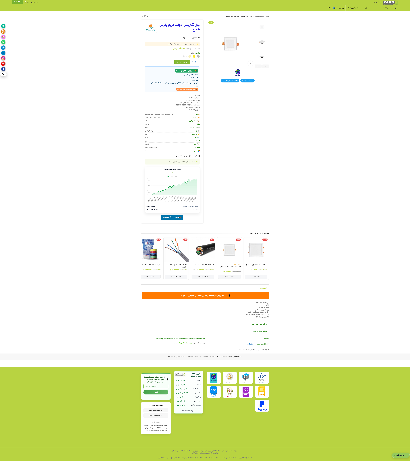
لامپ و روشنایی (259, 16)
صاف (184, 56)
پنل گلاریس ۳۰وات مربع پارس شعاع (269, 265)
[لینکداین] (3, 53)
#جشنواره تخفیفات (247, 80)
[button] (265, 66)
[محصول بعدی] (142, 16)
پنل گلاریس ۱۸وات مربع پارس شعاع (242, 267)
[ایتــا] (3, 31)
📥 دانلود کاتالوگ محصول (172, 217)
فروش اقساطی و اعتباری (195, 356)
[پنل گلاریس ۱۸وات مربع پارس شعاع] (241, 249)
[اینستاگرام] (3, 58)
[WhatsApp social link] (172, 356)
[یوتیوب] (3, 64)
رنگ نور (197, 53)
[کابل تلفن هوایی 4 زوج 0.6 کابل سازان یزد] (188, 249)
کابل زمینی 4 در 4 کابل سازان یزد (163, 265)
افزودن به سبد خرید (182, 62)
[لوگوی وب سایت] (390, 2)
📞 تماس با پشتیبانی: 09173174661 (187, 89)
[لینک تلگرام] (169, 356)
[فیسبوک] (3, 69)
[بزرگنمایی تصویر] (250, 63)
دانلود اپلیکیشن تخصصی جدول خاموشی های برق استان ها (206, 295)
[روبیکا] (3, 37)
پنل (251, 16)
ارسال (156, 392)
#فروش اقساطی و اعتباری (230, 80)
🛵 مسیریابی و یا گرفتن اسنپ (186, 70)
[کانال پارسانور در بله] (3, 26)
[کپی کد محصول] (184, 37)
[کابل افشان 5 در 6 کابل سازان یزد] (215, 249)
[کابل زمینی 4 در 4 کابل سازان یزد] (161, 249)
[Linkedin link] (174, 356)
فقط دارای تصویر (262, 344)
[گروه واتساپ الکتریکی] (3, 42)
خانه (267, 16)
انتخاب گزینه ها (269, 277)
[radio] (198, 56)
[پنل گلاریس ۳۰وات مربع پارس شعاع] (268, 249)
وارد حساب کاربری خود (185, 343)
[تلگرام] (3, 47)
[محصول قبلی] (147, 16)
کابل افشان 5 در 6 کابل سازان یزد (216, 265)
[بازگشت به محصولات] (145, 16)
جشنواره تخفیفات (208, 356)
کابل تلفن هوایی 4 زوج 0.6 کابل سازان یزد (190, 266)
